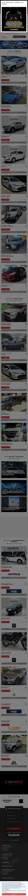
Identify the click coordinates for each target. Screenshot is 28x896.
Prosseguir (14, 894)
